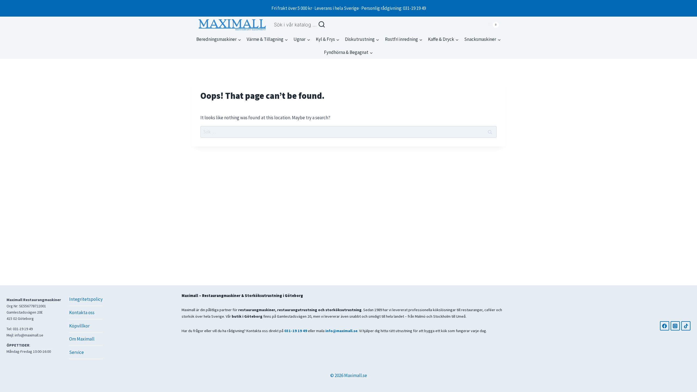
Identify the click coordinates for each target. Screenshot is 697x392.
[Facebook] (664, 325)
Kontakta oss (81, 313)
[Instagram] (675, 325)
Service (76, 352)
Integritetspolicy (86, 299)
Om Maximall (81, 339)
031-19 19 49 (295, 330)
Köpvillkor (79, 326)
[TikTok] (685, 325)
